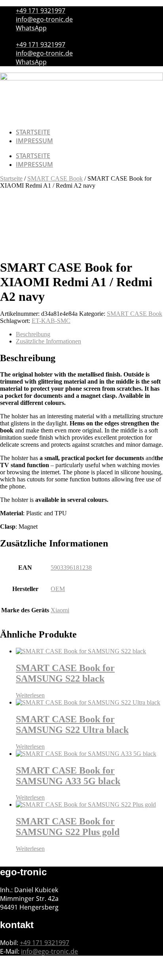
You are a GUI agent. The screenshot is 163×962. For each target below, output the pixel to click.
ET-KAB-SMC (51, 320)
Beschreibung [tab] (33, 334)
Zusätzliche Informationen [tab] (48, 341)
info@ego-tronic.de (49, 951)
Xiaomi (60, 610)
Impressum (34, 140)
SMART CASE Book (55, 178)
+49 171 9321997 (44, 942)
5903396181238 (71, 567)
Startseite (33, 132)
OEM (58, 588)
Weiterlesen (30, 695)
